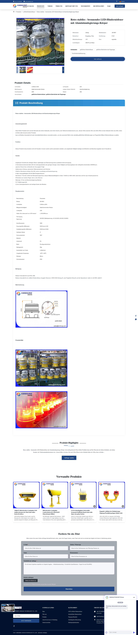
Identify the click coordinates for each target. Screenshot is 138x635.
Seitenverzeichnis (46, 622)
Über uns (59, 6)
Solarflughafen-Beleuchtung (74, 619)
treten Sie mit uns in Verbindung (49, 619)
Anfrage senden (69, 458)
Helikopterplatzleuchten (73, 622)
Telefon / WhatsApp (75, 544)
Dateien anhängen (28, 577)
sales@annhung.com (29, 1)
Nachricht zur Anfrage (30, 561)
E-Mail (26, 544)
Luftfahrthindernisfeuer (29, 11)
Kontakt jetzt (26, 519)
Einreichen (69, 589)
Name (25, 553)
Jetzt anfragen (119, 6)
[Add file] (106, 632)
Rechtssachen (98, 6)
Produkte (40, 6)
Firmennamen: (74, 553)
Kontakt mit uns (71, 6)
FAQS (109, 6)
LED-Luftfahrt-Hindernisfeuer (75, 611)
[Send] (134, 632)
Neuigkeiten (85, 6)
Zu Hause (30, 6)
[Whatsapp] (136, 319)
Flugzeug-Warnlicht (72, 617)
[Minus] (134, 597)
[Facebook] (116, 1)
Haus (43, 611)
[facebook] (14, 626)
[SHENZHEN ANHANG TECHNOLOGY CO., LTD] (20, 6)
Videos (50, 6)
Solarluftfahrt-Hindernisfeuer (75, 614)
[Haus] (13, 12)
